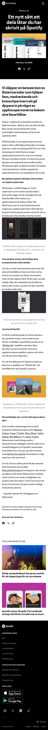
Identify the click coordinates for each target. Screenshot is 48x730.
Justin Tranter (31, 436)
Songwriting (7, 680)
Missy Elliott (31, 433)
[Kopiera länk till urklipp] (29, 69)
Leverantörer (8, 648)
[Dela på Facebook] (19, 69)
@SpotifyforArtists (11, 470)
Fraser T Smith (17, 433)
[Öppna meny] (43, 3)
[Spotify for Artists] (9, 3)
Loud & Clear (7, 653)
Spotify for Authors (10, 669)
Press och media (9, 643)
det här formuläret (16, 454)
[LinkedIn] (21, 711)
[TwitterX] (13, 711)
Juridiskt (28, 727)
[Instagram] (5, 711)
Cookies (43, 727)
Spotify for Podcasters (11, 675)
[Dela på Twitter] (24, 69)
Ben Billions (15, 436)
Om (3, 638)
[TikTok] (29, 711)
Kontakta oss (7, 658)
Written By (8, 345)
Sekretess (36, 727)
